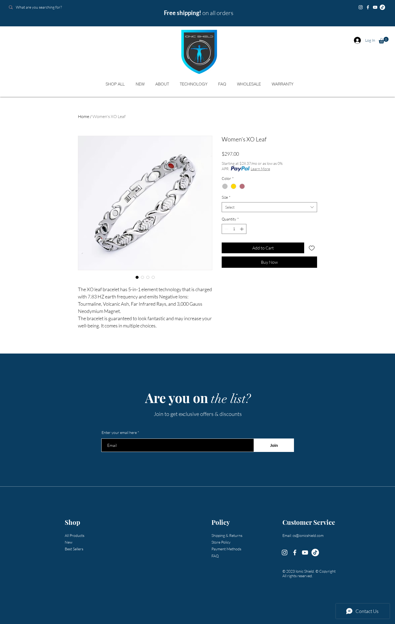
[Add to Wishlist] (311, 248)
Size (226, 197)
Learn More (260, 168)
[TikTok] (382, 7)
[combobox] (269, 207)
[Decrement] (225, 229)
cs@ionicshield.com (308, 535)
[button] (384, 40)
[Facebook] (368, 7)
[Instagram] (360, 7)
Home (83, 116)
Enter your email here (119, 432)
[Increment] (242, 229)
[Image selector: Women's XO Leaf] (137, 277)
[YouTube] (375, 7)
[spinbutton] (234, 229)
